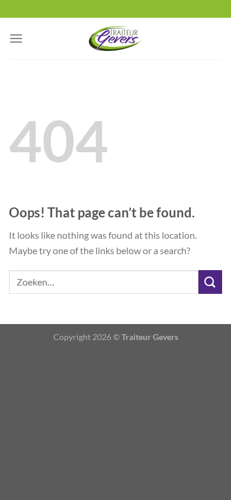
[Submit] (210, 281)
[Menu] (16, 38)
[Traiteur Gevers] (115, 38)
